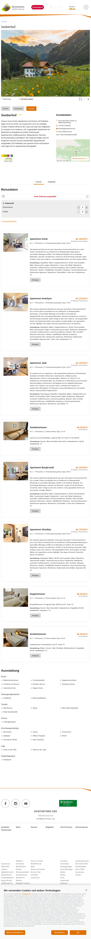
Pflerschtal (5, 866)
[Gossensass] (14, 7)
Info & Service (66, 827)
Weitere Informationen (15, 932)
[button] (86, 890)
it (56, 7)
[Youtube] (26, 803)
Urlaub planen (37, 7)
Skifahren (19, 861)
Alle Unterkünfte (81, 864)
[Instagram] (15, 803)
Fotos (62, 877)
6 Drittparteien (26, 894)
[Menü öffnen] (86, 7)
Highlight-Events (7, 872)
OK (78, 932)
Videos (62, 875)
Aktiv (18, 827)
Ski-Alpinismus (21, 875)
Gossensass (5, 864)
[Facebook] (5, 803)
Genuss (34, 827)
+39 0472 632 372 (45, 815)
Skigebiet (50, 827)
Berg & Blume (6, 875)
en (60, 7)
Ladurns (4, 869)
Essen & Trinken (37, 861)
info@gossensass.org (45, 818)
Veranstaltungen (66, 869)
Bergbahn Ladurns (23, 883)
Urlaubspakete (80, 866)
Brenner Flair (36, 872)
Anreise (78, 875)
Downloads (64, 880)
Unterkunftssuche (82, 861)
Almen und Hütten (38, 869)
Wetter (62, 872)
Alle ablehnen (59, 932)
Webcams (64, 883)
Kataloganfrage (66, 866)
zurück (4, 21)
